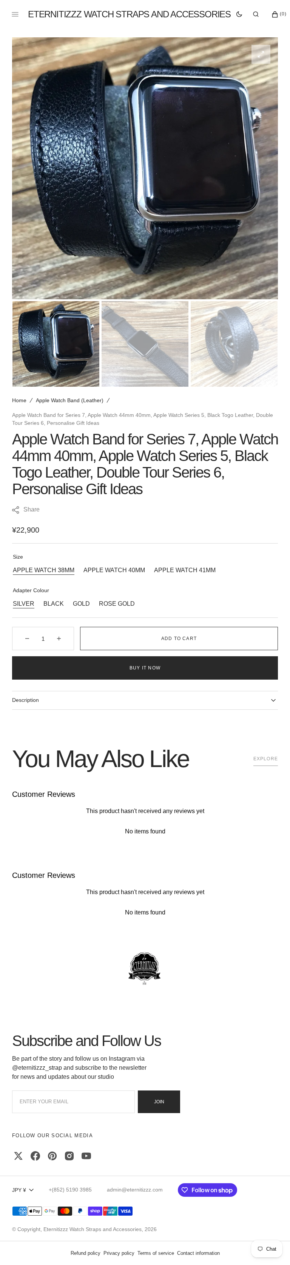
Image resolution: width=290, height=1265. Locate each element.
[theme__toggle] (239, 14)
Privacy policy (118, 1253)
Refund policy (85, 1253)
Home (19, 400)
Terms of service (155, 1253)
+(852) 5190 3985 (70, 1190)
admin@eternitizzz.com (135, 1190)
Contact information (198, 1253)
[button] (256, 14)
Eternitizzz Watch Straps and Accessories (92, 1229)
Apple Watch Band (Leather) (69, 400)
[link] (145, 969)
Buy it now (145, 668)
